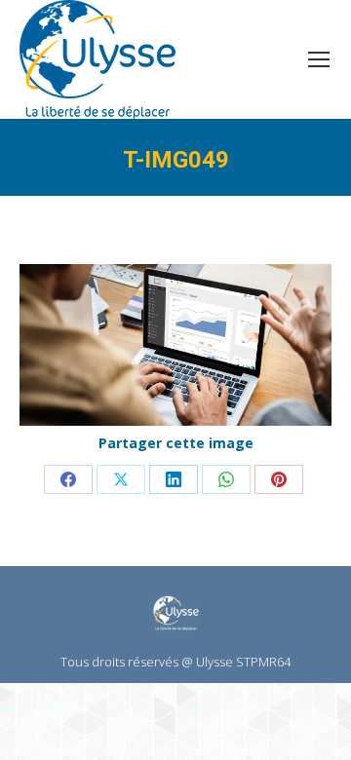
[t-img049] (176, 345)
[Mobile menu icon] (319, 59)
